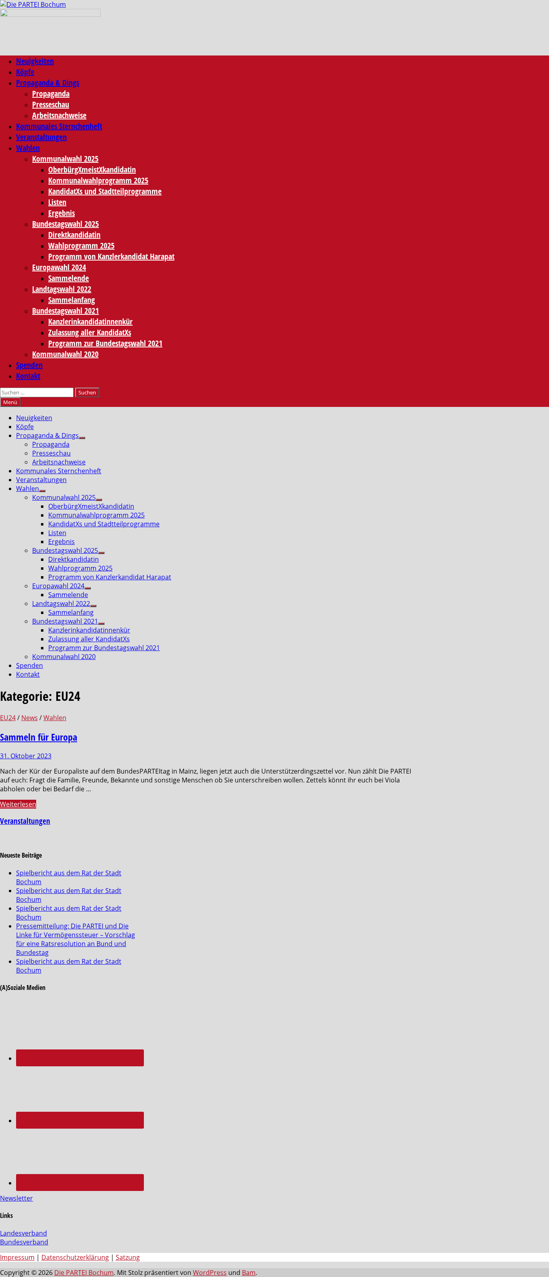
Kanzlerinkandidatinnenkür (90, 321)
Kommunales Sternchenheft (59, 126)
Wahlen (28, 147)
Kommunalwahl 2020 (65, 354)
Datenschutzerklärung (75, 1257)
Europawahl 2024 (59, 267)
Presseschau (50, 104)
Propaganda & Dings (47, 82)
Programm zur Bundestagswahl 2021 (105, 343)
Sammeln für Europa (38, 736)
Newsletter (16, 1198)
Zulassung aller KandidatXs (89, 332)
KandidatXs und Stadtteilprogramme (105, 191)
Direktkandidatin (74, 234)
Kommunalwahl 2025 (65, 158)
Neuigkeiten (35, 60)
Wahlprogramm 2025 (81, 245)
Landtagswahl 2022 (61, 288)
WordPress (210, 1272)
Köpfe (25, 71)
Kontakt (28, 375)
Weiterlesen (18, 804)
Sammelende (68, 278)
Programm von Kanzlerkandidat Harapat (111, 256)
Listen (57, 202)
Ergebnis (61, 212)
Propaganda (51, 93)
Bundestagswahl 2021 (65, 310)
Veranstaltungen (41, 136)
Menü (10, 402)
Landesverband (23, 1233)
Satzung (128, 1257)
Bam (249, 1272)
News (29, 717)
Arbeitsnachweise (59, 115)
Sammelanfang (71, 299)
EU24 (8, 717)
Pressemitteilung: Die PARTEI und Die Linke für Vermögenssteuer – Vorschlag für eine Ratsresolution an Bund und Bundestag (75, 939)
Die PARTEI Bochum (84, 1272)
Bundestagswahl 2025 (65, 223)
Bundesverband (24, 1242)
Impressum (17, 1257)
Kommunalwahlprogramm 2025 (98, 180)
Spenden (29, 364)
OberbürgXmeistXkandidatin (92, 169)
